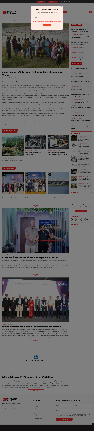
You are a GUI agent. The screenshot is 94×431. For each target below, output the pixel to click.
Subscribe (47, 25)
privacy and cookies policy (46, 21)
